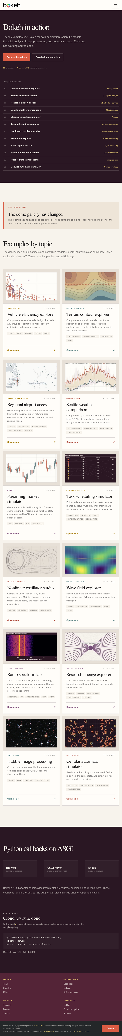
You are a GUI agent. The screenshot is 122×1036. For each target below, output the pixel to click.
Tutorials (7, 1005)
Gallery (67, 988)
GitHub (67, 1005)
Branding (7, 988)
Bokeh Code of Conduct (81, 1031)
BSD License (49, 1031)
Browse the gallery (17, 57)
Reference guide (71, 992)
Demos (6, 1009)
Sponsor (67, 1013)
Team (5, 984)
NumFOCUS (39, 1026)
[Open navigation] (115, 5)
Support (6, 1013)
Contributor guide (71, 1009)
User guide (68, 984)
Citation (6, 992)
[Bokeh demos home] (11, 5)
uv (16, 924)
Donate (110, 1028)
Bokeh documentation (48, 57)
